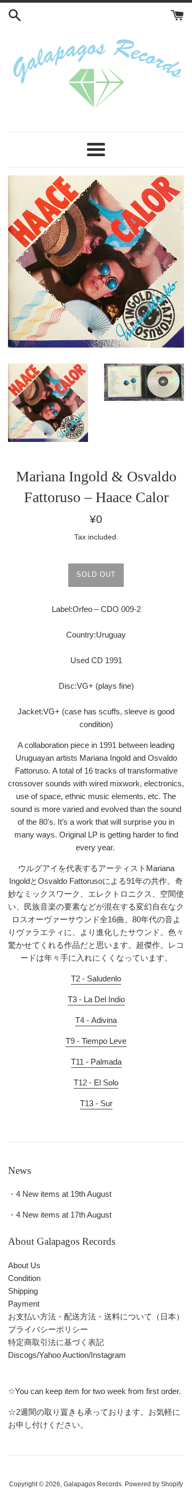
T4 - (96, 1020)
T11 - (96, 1061)
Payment (23, 1303)
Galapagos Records (92, 1484)
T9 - (96, 1040)
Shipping (23, 1290)
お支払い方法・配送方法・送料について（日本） (96, 1316)
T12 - (96, 1082)
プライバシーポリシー (48, 1329)
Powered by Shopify (154, 1484)
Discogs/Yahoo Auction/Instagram (67, 1354)
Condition (24, 1278)
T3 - (96, 999)
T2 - (96, 978)
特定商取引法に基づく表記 (56, 1342)
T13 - (96, 1103)
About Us (24, 1265)
